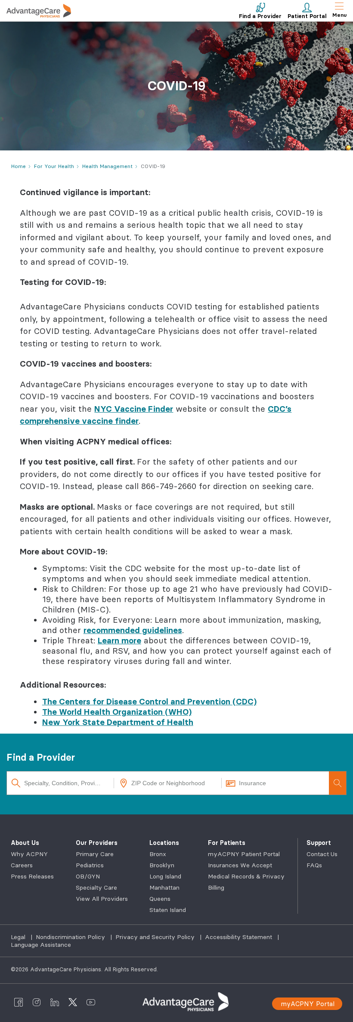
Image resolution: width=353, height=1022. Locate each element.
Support (319, 843)
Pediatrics (90, 865)
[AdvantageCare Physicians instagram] (36, 1002)
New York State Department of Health (117, 722)
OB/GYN (88, 876)
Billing (216, 887)
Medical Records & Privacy (246, 876)
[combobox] (60, 783)
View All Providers (102, 899)
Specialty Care (96, 887)
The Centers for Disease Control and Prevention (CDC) (149, 701)
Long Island (165, 876)
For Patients (226, 843)
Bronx (157, 854)
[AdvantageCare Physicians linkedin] (54, 1002)
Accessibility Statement (239, 937)
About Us (25, 843)
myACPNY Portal (307, 1004)
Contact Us (322, 854)
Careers (22, 865)
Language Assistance (41, 945)
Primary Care (95, 854)
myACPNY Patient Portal (244, 854)
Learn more (119, 640)
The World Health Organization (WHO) (117, 712)
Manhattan (164, 887)
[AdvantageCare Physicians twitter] (73, 1002)
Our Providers (97, 843)
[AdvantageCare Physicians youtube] (91, 1002)
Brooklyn (161, 865)
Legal (19, 937)
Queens (159, 899)
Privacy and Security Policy (155, 937)
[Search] (337, 783)
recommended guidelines (133, 630)
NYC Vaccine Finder (133, 409)
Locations (164, 843)
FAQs (314, 865)
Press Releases (32, 876)
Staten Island (167, 910)
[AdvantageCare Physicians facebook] (18, 1002)
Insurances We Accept (240, 865)
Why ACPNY (29, 854)
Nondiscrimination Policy (71, 937)
